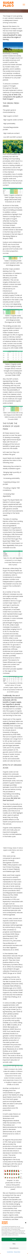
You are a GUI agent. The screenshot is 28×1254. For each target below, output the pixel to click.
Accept (14, 1239)
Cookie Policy (10, 1252)
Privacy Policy (17, 1252)
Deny (14, 1243)
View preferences (14, 1248)
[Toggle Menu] (23, 4)
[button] (25, 1222)
